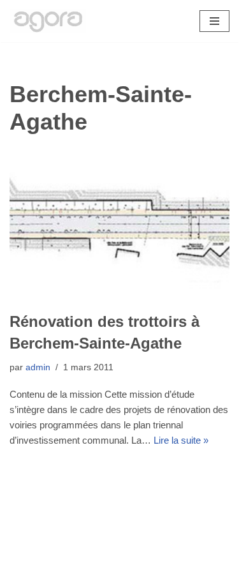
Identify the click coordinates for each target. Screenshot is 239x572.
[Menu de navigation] (214, 21)
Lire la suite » (181, 440)
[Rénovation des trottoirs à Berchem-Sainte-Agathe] (119, 227)
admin (37, 367)
